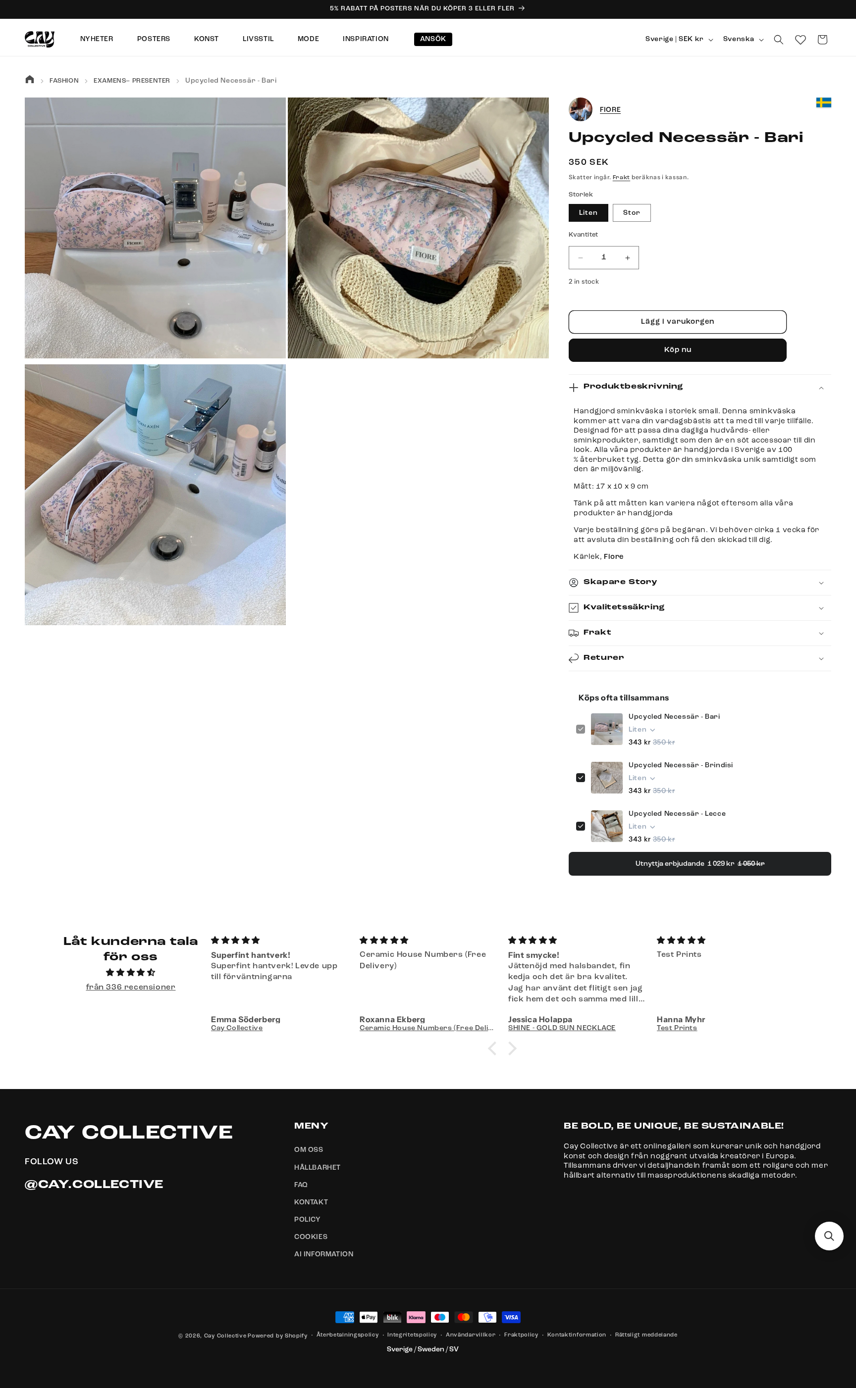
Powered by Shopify (278, 1336)
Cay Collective (225, 1336)
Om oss (308, 1150)
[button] (779, 39)
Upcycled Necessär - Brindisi (681, 765)
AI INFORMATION (323, 1254)
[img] (130, 973)
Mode (308, 39)
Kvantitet (583, 235)
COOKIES (310, 1237)
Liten (588, 213)
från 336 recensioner (131, 987)
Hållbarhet (317, 1167)
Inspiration (366, 39)
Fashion (64, 81)
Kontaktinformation (577, 1335)
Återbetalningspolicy (348, 1335)
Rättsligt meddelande (646, 1335)
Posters (153, 39)
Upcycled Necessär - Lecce (677, 813)
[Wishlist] (800, 39)
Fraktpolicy (521, 1335)
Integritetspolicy (412, 1335)
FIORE (610, 109)
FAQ (301, 1185)
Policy (307, 1219)
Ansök (433, 39)
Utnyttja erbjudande (700, 863)
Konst (206, 39)
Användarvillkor (471, 1335)
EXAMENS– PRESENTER (132, 81)
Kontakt (311, 1202)
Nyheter (96, 39)
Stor (632, 213)
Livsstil (258, 39)
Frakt (622, 178)
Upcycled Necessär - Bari (674, 716)
